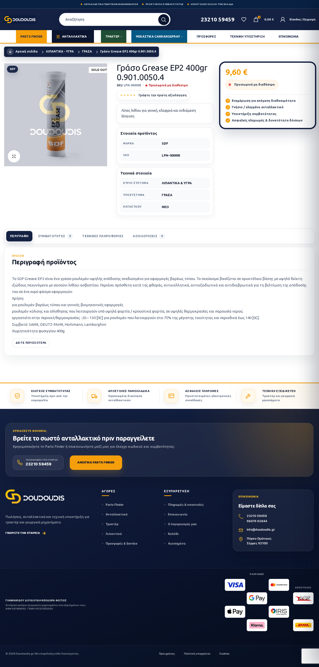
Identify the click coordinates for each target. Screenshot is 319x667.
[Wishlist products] (243, 19)
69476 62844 (257, 521)
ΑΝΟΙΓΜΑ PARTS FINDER (95, 462)
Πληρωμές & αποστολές (186, 504)
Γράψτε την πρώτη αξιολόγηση (163, 95)
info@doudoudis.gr (261, 529)
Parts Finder (115, 504)
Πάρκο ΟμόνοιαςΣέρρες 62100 (259, 541)
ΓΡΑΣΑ (87, 51)
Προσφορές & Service (121, 543)
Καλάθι (173, 534)
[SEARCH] (163, 19)
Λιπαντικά (114, 534)
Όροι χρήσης (167, 653)
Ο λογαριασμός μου (182, 524)
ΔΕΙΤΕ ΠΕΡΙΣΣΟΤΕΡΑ (31, 342)
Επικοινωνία (177, 514)
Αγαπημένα (177, 543)
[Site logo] (20, 19)
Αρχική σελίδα (26, 51)
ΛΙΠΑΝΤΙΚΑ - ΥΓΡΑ (60, 51)
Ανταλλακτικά (117, 514)
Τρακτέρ (112, 524)
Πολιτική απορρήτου (197, 653)
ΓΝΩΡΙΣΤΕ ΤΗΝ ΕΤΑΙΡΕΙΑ (25, 533)
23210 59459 (257, 516)
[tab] (19, 236)
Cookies (224, 653)
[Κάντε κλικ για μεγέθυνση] (14, 156)
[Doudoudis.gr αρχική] (34, 496)
